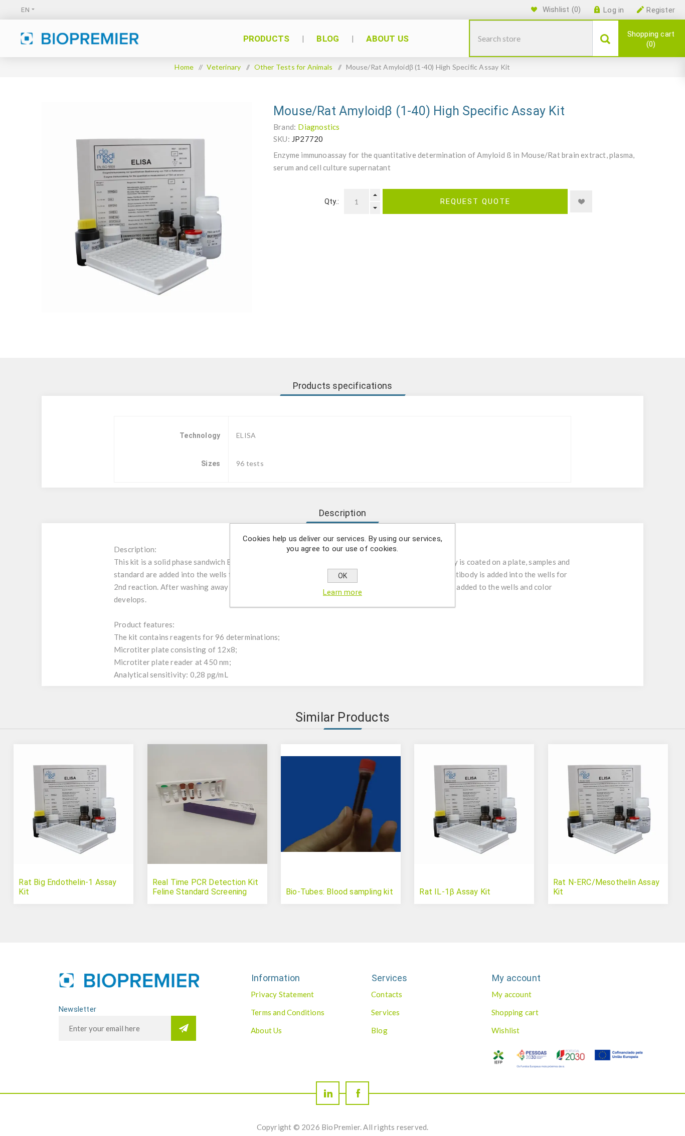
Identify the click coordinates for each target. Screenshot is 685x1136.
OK (342, 576)
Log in (613, 10)
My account (511, 994)
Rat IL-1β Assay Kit (454, 891)
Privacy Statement (282, 994)
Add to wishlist (581, 201)
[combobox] (531, 38)
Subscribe (183, 1028)
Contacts (387, 994)
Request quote (475, 201)
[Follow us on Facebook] (357, 1093)
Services (385, 1012)
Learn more (342, 592)
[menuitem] (300, 994)
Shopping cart (651, 39)
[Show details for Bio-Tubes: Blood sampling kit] (341, 804)
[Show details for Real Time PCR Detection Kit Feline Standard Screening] (207, 804)
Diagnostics (318, 126)
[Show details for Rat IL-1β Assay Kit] (474, 804)
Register (660, 10)
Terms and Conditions (287, 1012)
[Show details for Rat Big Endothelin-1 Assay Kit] (73, 804)
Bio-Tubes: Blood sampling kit (339, 891)
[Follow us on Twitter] (327, 1093)
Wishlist (505, 1030)
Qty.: (331, 201)
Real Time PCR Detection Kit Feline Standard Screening (205, 886)
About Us (266, 1030)
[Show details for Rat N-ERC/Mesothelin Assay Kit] (608, 804)
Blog (379, 1030)
